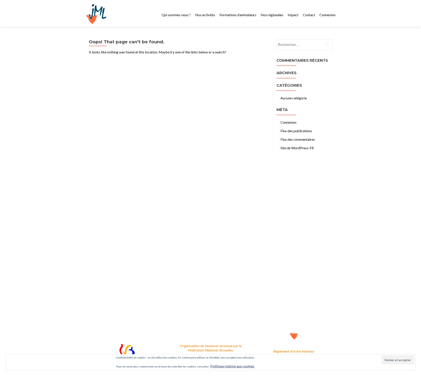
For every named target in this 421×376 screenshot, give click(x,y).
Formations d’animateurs (237, 15)
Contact (309, 15)
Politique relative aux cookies (232, 366)
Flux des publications (296, 131)
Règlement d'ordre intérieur (293, 351)
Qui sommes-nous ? (176, 15)
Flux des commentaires (297, 139)
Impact (293, 15)
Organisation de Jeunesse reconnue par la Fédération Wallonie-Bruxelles (210, 348)
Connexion (327, 15)
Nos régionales (272, 15)
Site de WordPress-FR (297, 148)
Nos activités (205, 15)
